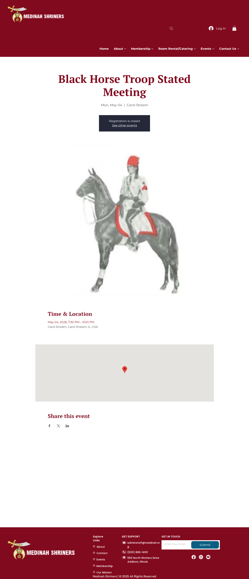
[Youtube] (208, 557)
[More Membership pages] (152, 49)
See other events (124, 125)
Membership (104, 566)
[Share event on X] (58, 425)
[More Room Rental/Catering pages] (195, 49)
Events (100, 559)
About (101, 547)
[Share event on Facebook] (49, 425)
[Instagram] (201, 557)
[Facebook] (194, 557)
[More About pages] (125, 49)
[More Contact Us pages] (238, 49)
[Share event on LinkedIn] (67, 425)
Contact (102, 553)
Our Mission (104, 572)
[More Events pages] (213, 49)
